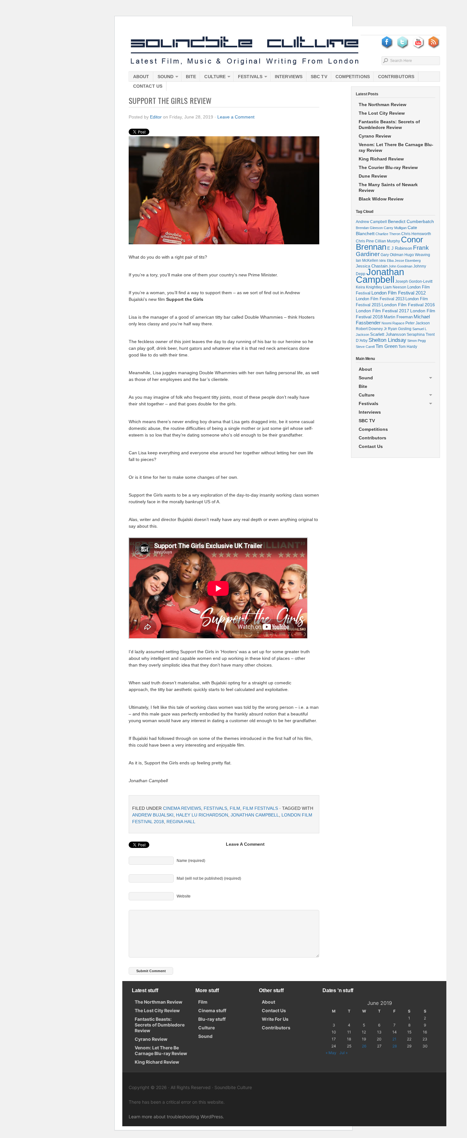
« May (331, 1052)
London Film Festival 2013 (380, 298)
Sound (163, 77)
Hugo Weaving (417, 255)
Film (235, 808)
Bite (191, 76)
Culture (213, 77)
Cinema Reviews (182, 808)
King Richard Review (381, 158)
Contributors (396, 76)
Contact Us (147, 86)
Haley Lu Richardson (202, 814)
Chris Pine (365, 241)
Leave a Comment (235, 116)
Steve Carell (365, 347)
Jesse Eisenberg (408, 260)
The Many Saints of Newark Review (388, 187)
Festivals (248, 77)
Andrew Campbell (371, 222)
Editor (156, 116)
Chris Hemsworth (416, 234)
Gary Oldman (392, 255)
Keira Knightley (369, 287)
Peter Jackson (417, 323)
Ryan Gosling (399, 329)
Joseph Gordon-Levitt (413, 281)
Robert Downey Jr (371, 329)
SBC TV (319, 76)
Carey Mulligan (395, 228)
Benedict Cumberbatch (411, 221)
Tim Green (386, 346)
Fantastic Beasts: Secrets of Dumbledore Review (389, 124)
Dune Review (373, 176)
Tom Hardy (407, 346)
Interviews (288, 76)
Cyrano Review (375, 136)
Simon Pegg (416, 340)
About (141, 76)
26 (364, 1046)
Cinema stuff (212, 1010)
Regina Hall (180, 821)
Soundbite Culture (245, 51)
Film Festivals (260, 808)
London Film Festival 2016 (408, 304)
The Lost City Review (382, 113)
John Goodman (400, 266)
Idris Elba (386, 260)
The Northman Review (382, 104)
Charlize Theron (388, 234)
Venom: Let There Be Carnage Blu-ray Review (396, 147)
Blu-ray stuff (212, 1019)
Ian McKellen (367, 260)
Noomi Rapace (393, 323)
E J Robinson (399, 248)
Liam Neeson (394, 287)
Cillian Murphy (387, 241)
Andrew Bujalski (152, 814)
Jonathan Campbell (255, 814)
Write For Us (275, 1019)
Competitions (352, 76)
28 (394, 1046)
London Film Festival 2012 (398, 292)
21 (394, 1039)
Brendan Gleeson (369, 228)
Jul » (343, 1052)
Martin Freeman (398, 317)
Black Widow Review (381, 198)
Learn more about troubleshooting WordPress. (176, 1116)
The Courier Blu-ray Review (388, 167)
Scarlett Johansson (388, 334)
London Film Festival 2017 (382, 310)
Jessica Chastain (372, 266)
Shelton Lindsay (387, 340)
